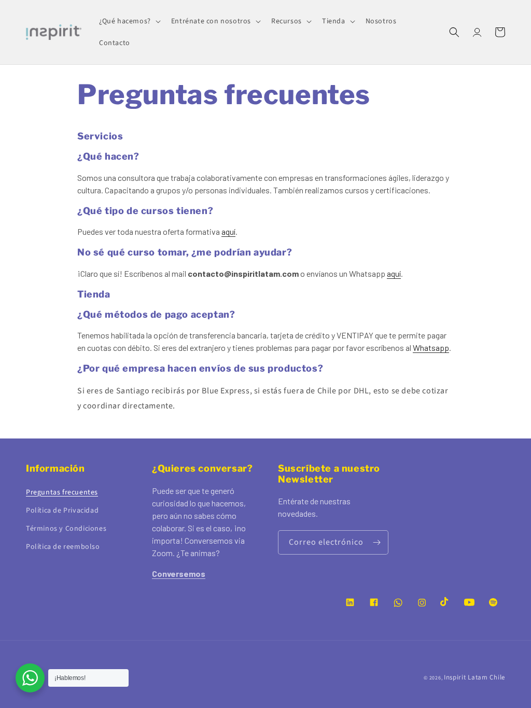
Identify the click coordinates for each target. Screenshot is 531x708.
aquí (228, 231)
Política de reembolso (63, 547)
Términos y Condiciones (66, 528)
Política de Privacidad (62, 510)
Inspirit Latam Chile (474, 677)
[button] (129, 21)
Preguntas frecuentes (62, 492)
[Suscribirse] (376, 542)
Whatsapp (431, 347)
